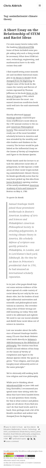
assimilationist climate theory (19, 432)
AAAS (6, 432)
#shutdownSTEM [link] (26, 47)
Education (7, 429)
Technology (32, 429)
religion (16, 436)
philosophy (26, 434)
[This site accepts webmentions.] (19, 456)
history (33, 432)
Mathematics (16, 429)
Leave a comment (12, 441)
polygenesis (35, 434)
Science (24, 429)
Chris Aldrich (13, 5)
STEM (6, 439)
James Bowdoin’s (14, 182)
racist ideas (8, 436)
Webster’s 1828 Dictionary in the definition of (23, 342)
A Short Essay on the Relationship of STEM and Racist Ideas (22, 33)
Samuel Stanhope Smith (28, 436)
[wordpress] (28, 439)
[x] (31, 439)
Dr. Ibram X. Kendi (21, 77)
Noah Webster (16, 434)
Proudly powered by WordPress (15, 451)
